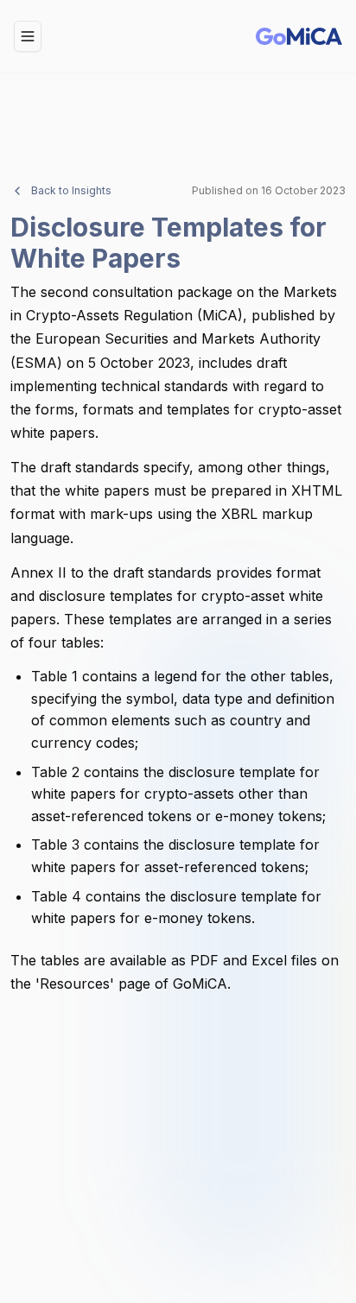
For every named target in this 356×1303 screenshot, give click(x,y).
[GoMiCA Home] (299, 36)
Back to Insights (71, 190)
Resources (75, 983)
